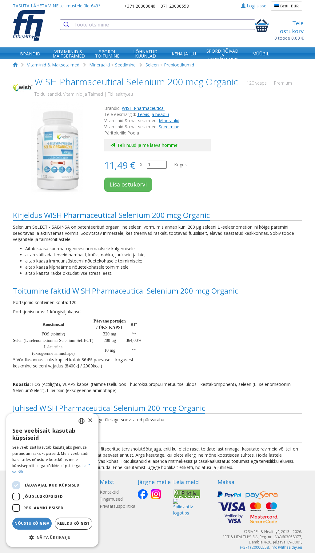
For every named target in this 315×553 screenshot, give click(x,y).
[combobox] (157, 24)
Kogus (180, 164)
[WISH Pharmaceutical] (23, 88)
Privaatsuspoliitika (117, 506)
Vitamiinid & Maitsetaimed (53, 65)
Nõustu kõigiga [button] (32, 523)
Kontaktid (109, 492)
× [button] (90, 420)
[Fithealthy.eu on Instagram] (156, 494)
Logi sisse (255, 6)
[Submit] (67, 25)
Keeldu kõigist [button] (73, 523)
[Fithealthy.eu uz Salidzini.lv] (183, 507)
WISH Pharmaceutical (143, 108)
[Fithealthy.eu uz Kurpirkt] (186, 493)
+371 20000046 (139, 6)
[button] (52, 537)
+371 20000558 (173, 6)
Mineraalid (99, 65)
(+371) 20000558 (254, 547)
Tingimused (111, 499)
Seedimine (125, 65)
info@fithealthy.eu (286, 547)
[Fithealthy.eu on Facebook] (143, 494)
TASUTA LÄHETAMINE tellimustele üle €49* (57, 6)
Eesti (289, 6)
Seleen (152, 65)
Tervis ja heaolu (153, 114)
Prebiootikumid (179, 65)
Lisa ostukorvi (128, 184)
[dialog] (52, 480)
